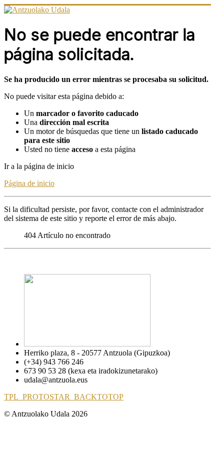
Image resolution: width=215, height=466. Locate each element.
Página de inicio (29, 183)
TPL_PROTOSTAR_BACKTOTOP (64, 396)
